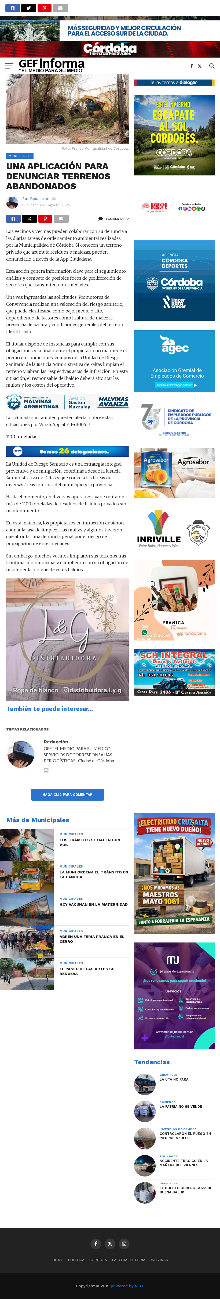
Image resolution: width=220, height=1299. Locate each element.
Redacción (39, 198)
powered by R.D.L (127, 1286)
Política (76, 1260)
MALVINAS (159, 1260)
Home (57, 1260)
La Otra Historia (128, 1260)
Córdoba (98, 1260)
